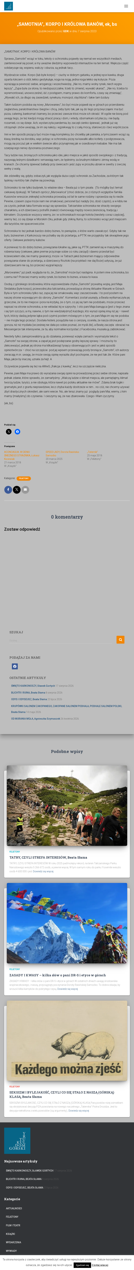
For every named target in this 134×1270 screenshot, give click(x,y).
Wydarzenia (13, 1242)
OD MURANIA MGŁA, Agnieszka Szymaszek (35, 718)
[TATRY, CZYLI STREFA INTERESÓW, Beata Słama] (67, 805)
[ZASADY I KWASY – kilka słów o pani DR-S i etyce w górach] (67, 923)
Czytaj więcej (100, 1265)
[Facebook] (15, 666)
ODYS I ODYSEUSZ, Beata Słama (29, 699)
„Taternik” (92, 452)
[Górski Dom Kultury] (10, 6)
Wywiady (11, 1251)
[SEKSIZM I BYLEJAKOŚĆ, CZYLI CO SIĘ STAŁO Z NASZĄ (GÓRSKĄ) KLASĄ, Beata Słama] (67, 1040)
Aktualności (14, 1208)
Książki (10, 1234)
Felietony (23, 478)
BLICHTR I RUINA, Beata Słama (28, 692)
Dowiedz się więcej (43, 871)
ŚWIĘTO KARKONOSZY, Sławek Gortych (33, 685)
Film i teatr (13, 1225)
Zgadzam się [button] (82, 1265)
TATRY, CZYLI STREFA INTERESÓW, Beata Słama (48, 857)
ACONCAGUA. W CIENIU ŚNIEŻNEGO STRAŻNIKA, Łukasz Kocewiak (21, 455)
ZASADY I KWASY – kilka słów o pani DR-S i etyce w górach (57, 975)
